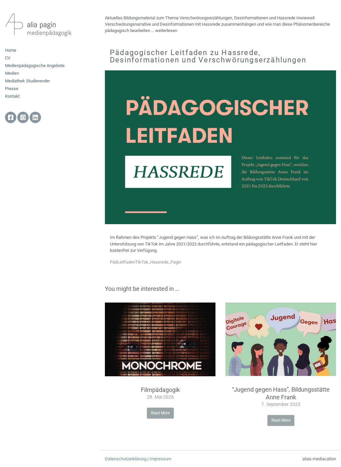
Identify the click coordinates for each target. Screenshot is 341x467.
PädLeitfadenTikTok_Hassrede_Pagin (145, 262)
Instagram (23, 117)
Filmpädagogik (160, 389)
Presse (11, 88)
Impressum (160, 458)
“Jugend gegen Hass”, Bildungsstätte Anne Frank (281, 393)
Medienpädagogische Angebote (35, 65)
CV (7, 57)
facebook (10, 117)
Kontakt (12, 96)
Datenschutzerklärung (126, 458)
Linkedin (35, 117)
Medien (12, 73)
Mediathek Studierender (27, 80)
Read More (160, 413)
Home (10, 50)
